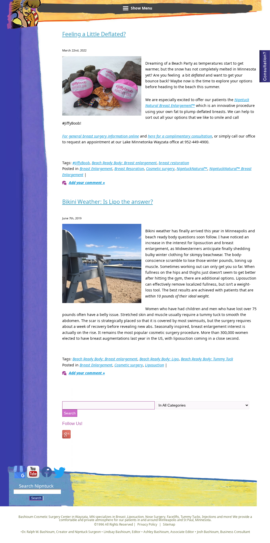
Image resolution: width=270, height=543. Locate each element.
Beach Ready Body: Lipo (159, 358)
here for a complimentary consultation (180, 136)
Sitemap (169, 524)
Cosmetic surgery (160, 168)
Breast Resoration (129, 168)
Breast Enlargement (96, 168)
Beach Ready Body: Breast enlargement (124, 162)
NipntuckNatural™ (192, 168)
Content (264, 66)
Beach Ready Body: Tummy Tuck (207, 358)
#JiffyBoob (81, 162)
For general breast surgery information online (100, 136)
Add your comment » (87, 182)
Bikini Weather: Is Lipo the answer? (107, 201)
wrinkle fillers (24, 22)
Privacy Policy (147, 524)
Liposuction (154, 364)
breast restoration (174, 162)
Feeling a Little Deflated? (94, 34)
